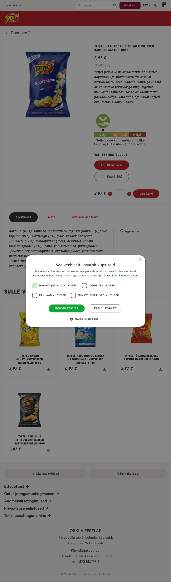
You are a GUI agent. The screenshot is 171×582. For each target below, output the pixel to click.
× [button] (140, 259)
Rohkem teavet (128, 275)
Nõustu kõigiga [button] (66, 308)
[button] (85, 319)
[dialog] (85, 291)
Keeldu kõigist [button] (105, 308)
